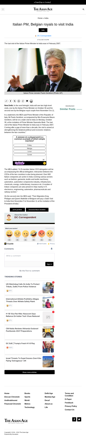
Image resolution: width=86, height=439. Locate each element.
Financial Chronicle (12, 404)
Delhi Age (49, 393)
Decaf (47, 400)
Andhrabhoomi (10, 400)
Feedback (69, 403)
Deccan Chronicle (12, 397)
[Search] (83, 9)
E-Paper (68, 399)
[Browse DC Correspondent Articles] (8, 217)
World (27, 400)
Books (27, 393)
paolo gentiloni (17, 209)
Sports (27, 397)
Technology (30, 407)
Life (46, 407)
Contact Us (69, 410)
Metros (27, 404)
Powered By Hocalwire (11, 434)
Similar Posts (67, 109)
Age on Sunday (45, 2)
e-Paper (36, 2)
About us (49, 404)
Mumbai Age (50, 397)
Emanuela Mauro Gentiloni (37, 209)
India (43, 30)
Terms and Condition (69, 394)
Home (6, 393)
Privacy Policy (71, 406)
